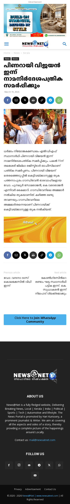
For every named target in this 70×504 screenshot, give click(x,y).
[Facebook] (7, 100)
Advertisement (33, 489)
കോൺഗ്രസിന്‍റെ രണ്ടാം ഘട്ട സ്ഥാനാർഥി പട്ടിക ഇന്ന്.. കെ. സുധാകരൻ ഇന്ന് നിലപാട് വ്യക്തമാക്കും (50, 285)
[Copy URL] (42, 100)
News (17, 52)
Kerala (26, 52)
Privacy (18, 489)
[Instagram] (19, 465)
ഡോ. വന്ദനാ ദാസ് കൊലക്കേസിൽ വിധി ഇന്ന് (17, 281)
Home (7, 52)
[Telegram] (50, 100)
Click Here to (35, 320)
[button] (6, 44)
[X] (24, 100)
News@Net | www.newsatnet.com (40, 495)
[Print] (33, 100)
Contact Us (50, 489)
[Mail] (29, 465)
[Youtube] (35, 475)
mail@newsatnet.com (42, 440)
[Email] (16, 100)
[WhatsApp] (59, 100)
